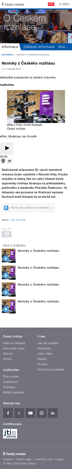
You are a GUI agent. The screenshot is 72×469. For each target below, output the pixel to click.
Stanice (8, 353)
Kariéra (41, 359)
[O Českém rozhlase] (36, 25)
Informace (10, 47)
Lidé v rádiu (44, 353)
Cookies (7, 459)
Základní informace (39, 47)
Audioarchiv (10, 382)
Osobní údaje (23, 459)
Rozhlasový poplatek (50, 369)
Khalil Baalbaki (33, 124)
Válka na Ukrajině (14, 343)
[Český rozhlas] (13, 4)
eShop (7, 359)
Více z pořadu (14, 245)
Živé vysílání (11, 376)
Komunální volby (14, 348)
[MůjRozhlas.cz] (7, 85)
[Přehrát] (6, 148)
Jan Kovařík (18, 219)
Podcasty (9, 387)
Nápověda (44, 348)
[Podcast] (3, 161)
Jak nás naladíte (47, 343)
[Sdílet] (9, 161)
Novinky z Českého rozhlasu (38, 250)
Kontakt (42, 364)
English (59, 459)
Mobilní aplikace (13, 392)
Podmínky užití (43, 459)
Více (63, 47)
